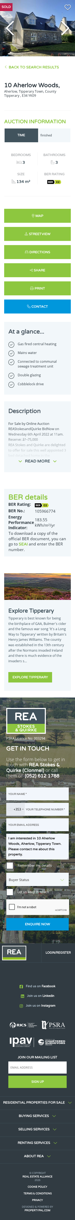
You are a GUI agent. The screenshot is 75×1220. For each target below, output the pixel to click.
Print (40, 288)
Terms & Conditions (38, 1193)
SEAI (23, 544)
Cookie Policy (37, 1187)
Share (39, 270)
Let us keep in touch (33, 892)
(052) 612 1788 (42, 776)
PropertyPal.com (37, 1210)
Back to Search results (34, 67)
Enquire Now (37, 924)
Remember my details (35, 865)
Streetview (39, 234)
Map (39, 216)
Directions (39, 252)
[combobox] (15, 809)
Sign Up (37, 1082)
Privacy (37, 1200)
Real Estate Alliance (37, 1176)
